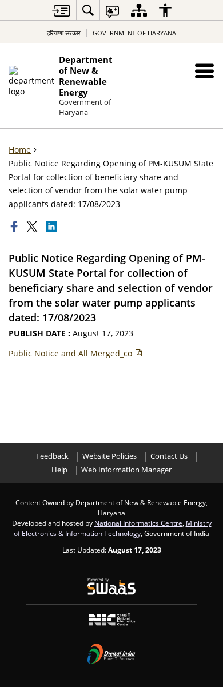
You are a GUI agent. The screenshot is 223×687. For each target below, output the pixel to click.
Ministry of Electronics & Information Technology (113, 528)
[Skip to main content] (61, 10)
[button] (204, 71)
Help (59, 470)
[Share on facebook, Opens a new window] (15, 226)
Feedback (52, 456)
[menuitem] (88, 10)
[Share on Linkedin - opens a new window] (52, 226)
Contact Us (169, 456)
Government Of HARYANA (134, 33)
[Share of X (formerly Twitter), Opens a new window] (33, 226)
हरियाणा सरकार (64, 33)
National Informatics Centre (138, 522)
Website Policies (109, 456)
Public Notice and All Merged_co (71, 353)
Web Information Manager (126, 470)
